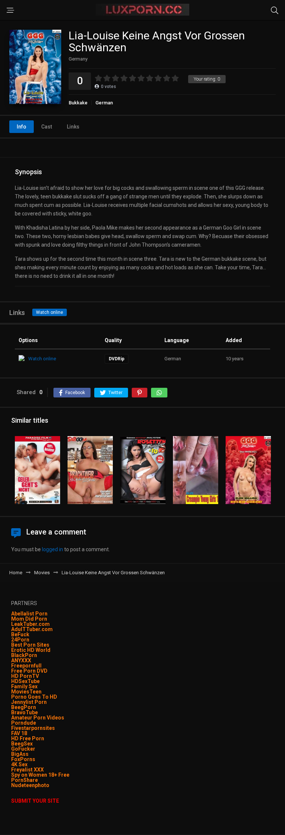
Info (21, 127)
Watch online (49, 312)
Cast (46, 127)
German (104, 102)
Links (73, 127)
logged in (52, 549)
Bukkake (78, 102)
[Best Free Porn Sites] (49, 785)
